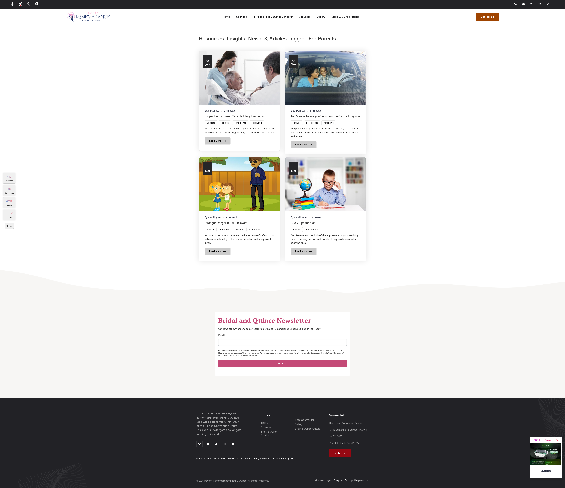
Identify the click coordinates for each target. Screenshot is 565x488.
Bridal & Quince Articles (346, 17)
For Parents (240, 122)
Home (226, 17)
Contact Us (487, 16)
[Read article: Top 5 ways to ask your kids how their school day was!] (325, 102)
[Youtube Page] (233, 444)
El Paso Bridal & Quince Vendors (273, 17)
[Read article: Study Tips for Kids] (325, 209)
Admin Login (324, 480)
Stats (8, 226)
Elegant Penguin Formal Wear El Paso (546, 472)
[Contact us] (525, 3)
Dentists (211, 122)
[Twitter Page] (199, 444)
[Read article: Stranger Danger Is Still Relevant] (239, 209)
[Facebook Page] (533, 3)
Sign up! (282, 363)
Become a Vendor (304, 419)
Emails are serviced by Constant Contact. (242, 355)
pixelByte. (363, 480)
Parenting (257, 122)
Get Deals (304, 17)
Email (221, 335)
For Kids (225, 122)
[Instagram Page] (541, 3)
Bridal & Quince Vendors (269, 433)
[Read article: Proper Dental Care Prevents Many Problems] (239, 101)
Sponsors (242, 17)
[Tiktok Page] (549, 3)
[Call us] (517, 3)
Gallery (321, 17)
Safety (239, 229)
